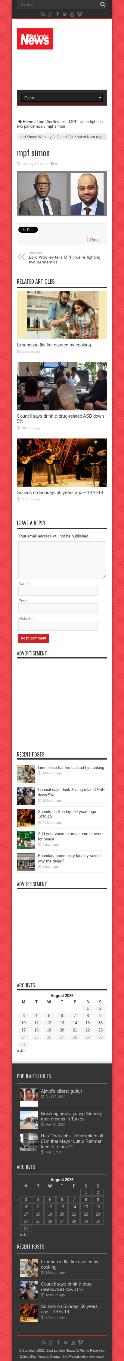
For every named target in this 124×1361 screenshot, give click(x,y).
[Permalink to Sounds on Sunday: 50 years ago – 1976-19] (62, 462)
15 (87, 1023)
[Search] (102, 4)
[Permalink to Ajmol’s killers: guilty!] (29, 1097)
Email (23, 601)
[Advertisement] (65, 67)
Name (23, 583)
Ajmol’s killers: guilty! (61, 1091)
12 (49, 1023)
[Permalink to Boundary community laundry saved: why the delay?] (26, 862)
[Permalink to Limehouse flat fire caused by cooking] (62, 315)
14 (75, 1023)
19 (49, 1030)
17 (23, 1030)
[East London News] (62, 38)
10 (23, 1023)
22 (87, 1030)
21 (75, 1030)
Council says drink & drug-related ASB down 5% (67, 1286)
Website (25, 618)
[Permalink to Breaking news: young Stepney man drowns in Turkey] (29, 1120)
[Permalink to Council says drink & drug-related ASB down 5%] (62, 386)
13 (62, 1023)
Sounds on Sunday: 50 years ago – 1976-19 (60, 492)
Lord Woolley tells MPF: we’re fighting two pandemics (65, 257)
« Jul (21, 1050)
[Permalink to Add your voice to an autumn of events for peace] (26, 840)
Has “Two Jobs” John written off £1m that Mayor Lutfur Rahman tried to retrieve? (72, 1141)
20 (62, 1030)
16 (100, 1023)
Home (28, 122)
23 (100, 1030)
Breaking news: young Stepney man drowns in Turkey (71, 1116)
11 (36, 1023)
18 (36, 1030)
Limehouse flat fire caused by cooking (54, 344)
